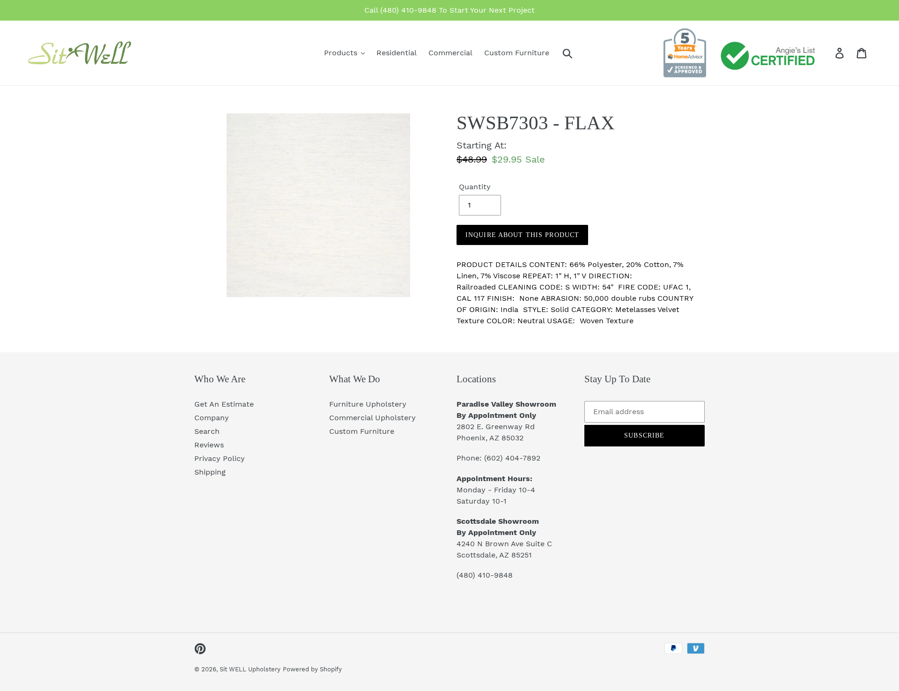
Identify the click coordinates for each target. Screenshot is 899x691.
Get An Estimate (224, 404)
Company (211, 417)
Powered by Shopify (312, 669)
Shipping (210, 472)
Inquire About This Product (522, 234)
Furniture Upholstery (367, 404)
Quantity (475, 186)
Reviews (209, 444)
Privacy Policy (219, 458)
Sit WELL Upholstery (250, 669)
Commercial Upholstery (372, 417)
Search (207, 431)
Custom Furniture (361, 431)
